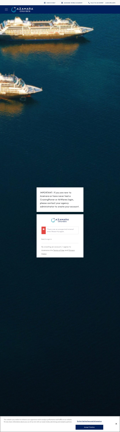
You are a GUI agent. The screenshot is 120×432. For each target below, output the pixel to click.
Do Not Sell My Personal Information (89, 421)
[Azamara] (22, 9)
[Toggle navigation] (6, 9)
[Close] (116, 423)
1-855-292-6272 (110, 3)
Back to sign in (46, 239)
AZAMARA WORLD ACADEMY (73, 3)
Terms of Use (58, 250)
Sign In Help (51, 3)
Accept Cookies (89, 427)
